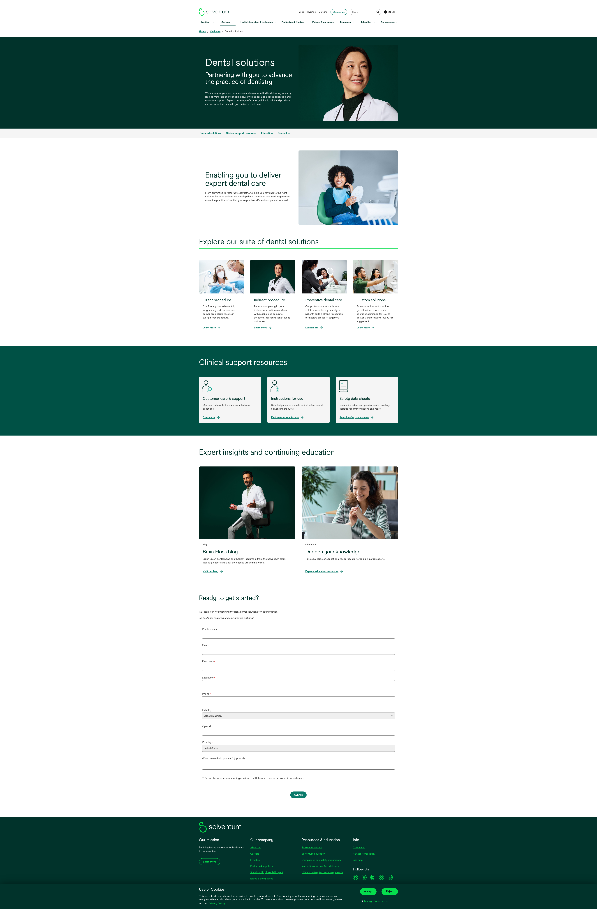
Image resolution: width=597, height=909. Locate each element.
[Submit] (378, 12)
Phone (206, 693)
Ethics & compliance (261, 878)
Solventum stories (312, 847)
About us (255, 847)
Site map (358, 859)
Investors (311, 12)
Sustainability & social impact (266, 872)
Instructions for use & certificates (320, 866)
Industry (207, 709)
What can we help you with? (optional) (223, 758)
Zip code (207, 726)
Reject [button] (389, 891)
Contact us (359, 847)
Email (205, 645)
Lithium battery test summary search (322, 872)
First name (208, 661)
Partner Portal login (364, 853)
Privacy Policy (217, 903)
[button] (374, 901)
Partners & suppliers (261, 866)
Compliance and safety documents (321, 859)
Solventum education (313, 853)
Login (302, 12)
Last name (208, 677)
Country (207, 742)
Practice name (211, 629)
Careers (323, 12)
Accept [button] (368, 891)
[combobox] (365, 12)
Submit (298, 794)
